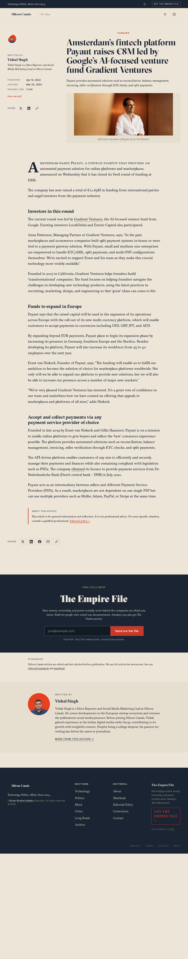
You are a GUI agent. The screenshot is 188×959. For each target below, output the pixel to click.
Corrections (121, 811)
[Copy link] (37, 108)
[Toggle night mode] (144, 4)
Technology (82, 791)
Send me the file (127, 631)
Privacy (135, 846)
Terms (149, 846)
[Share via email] (48, 541)
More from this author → (74, 739)
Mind (78, 804)
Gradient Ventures (88, 219)
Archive (80, 824)
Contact (118, 818)
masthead (59, 668)
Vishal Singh (18, 59)
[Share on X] (21, 108)
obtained (78, 469)
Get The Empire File (166, 4)
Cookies (163, 846)
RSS (172, 829)
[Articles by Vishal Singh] (16, 42)
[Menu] (174, 14)
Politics (79, 798)
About (117, 791)
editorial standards (38, 668)
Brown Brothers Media (21, 800)
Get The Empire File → (166, 816)
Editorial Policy (123, 804)
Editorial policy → (80, 521)
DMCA (177, 846)
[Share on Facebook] (39, 541)
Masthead (119, 798)
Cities (79, 811)
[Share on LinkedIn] (29, 108)
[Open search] (165, 14)
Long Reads (82, 818)
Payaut (77, 163)
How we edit (15, 96)
